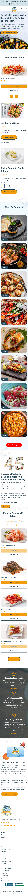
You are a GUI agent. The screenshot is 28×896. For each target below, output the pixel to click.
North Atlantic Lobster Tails (8, 577)
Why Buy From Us (6, 868)
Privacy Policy (5, 880)
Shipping (3, 856)
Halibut (4, 351)
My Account (4, 837)
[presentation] (11, 96)
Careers (3, 878)
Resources (4, 873)
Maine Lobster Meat (6, 609)
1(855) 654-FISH (5, 822)
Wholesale (4, 847)
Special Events (5, 875)
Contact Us (4, 839)
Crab (4, 323)
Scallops (5, 295)
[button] (1, 8)
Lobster (5, 379)
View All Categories (14, 445)
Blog (2, 844)
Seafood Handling (6, 858)
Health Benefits (5, 870)
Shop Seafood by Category (9, 32)
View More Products (14, 659)
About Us (5, 506)
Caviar (4, 239)
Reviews (3, 832)
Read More (14, 688)
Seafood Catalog (5, 849)
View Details (14, 90)
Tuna (4, 407)
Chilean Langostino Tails (8, 545)
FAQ (2, 835)
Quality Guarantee (6, 861)
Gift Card (3, 851)
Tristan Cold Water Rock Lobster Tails (11, 641)
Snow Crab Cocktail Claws (8, 78)
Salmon (5, 267)
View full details (5, 142)
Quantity (3, 183)
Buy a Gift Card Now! (10, 794)
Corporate (3, 863)
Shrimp (4, 435)
